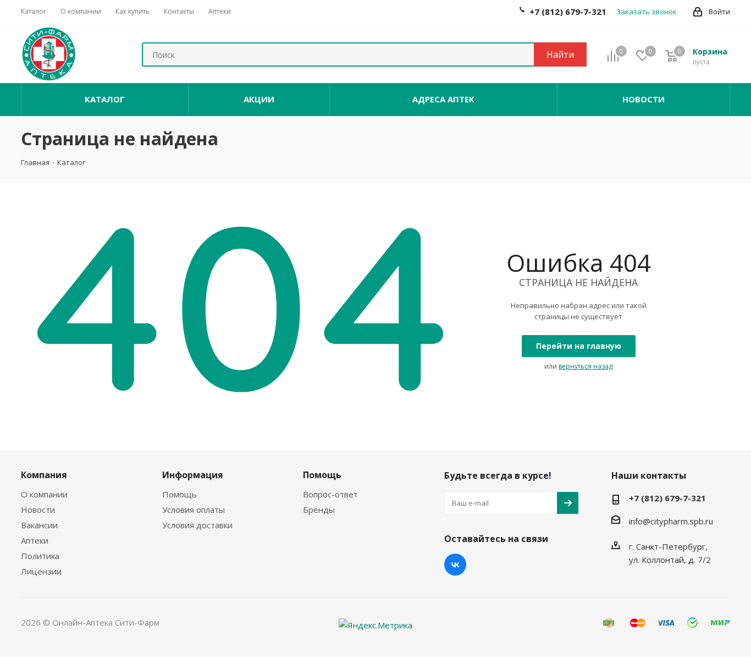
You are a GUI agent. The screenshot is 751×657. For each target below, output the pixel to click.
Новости (38, 509)
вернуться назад (585, 366)
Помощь (179, 494)
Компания (44, 475)
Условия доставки (197, 524)
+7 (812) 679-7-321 (667, 497)
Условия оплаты (193, 509)
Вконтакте (455, 565)
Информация (192, 475)
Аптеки (34, 540)
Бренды (319, 509)
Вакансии (39, 524)
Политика (40, 555)
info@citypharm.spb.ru (671, 521)
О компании (44, 494)
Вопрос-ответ (330, 494)
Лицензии (41, 571)
